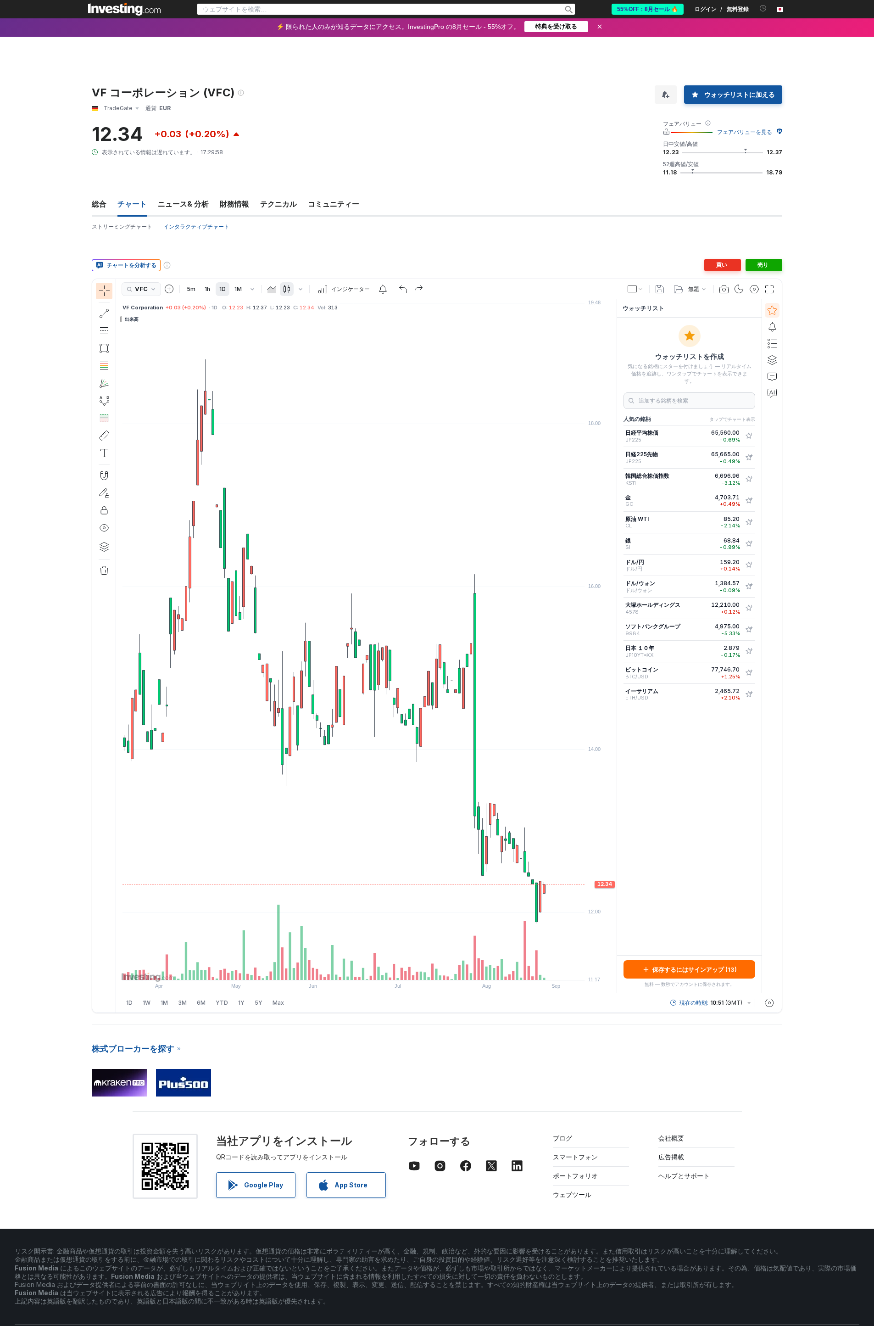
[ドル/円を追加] (748, 565)
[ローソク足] (287, 289)
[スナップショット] (724, 289)
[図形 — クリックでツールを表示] (104, 348)
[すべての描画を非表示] (104, 528)
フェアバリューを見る (744, 132)
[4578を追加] (748, 608)
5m (191, 288)
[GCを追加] (748, 500)
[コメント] (772, 376)
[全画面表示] (769, 289)
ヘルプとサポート (684, 1176)
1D (222, 288)
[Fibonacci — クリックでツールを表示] (104, 366)
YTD (222, 1002)
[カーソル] (104, 291)
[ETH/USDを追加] (748, 694)
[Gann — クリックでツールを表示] (104, 383)
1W (146, 1002)
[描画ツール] (119, 646)
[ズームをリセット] (391, 968)
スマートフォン (575, 1157)
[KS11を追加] (748, 479)
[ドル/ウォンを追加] (748, 586)
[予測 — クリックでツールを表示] (104, 418)
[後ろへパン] (367, 968)
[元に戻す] (403, 289)
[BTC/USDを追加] (748, 672)
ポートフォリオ (575, 1176)
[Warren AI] (772, 393)
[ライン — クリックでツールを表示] (104, 313)
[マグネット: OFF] (104, 475)
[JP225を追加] (748, 436)
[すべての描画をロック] (104, 510)
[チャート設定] (754, 289)
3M (182, 1002)
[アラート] (772, 326)
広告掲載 (671, 1157)
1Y (241, 1002)
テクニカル (278, 203)
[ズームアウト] (342, 968)
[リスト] (772, 343)
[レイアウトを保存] (660, 289)
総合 (99, 203)
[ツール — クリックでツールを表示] (104, 435)
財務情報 (234, 203)
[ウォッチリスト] (772, 310)
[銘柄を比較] (169, 289)
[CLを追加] (748, 522)
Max (278, 1002)
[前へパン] (379, 968)
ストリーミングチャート (122, 226)
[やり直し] (418, 289)
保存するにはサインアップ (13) (694, 969)
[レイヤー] (104, 546)
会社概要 (671, 1138)
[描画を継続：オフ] (104, 493)
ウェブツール (572, 1194)
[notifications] (763, 8)
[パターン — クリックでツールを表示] (104, 400)
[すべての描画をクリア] (104, 570)
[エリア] (271, 289)
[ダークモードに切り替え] (739, 289)
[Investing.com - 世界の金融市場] (124, 9)
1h (207, 288)
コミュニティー (333, 203)
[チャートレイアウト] (635, 289)
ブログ (562, 1138)
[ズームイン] (354, 968)
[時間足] (252, 289)
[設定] (769, 1003)
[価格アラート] (383, 289)
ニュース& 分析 (183, 203)
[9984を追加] (748, 629)
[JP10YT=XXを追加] (748, 651)
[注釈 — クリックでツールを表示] (104, 453)
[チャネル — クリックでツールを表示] (104, 331)
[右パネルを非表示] (614, 646)
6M (201, 1002)
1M (238, 288)
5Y (258, 1002)
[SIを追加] (748, 543)
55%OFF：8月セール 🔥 (647, 9)
